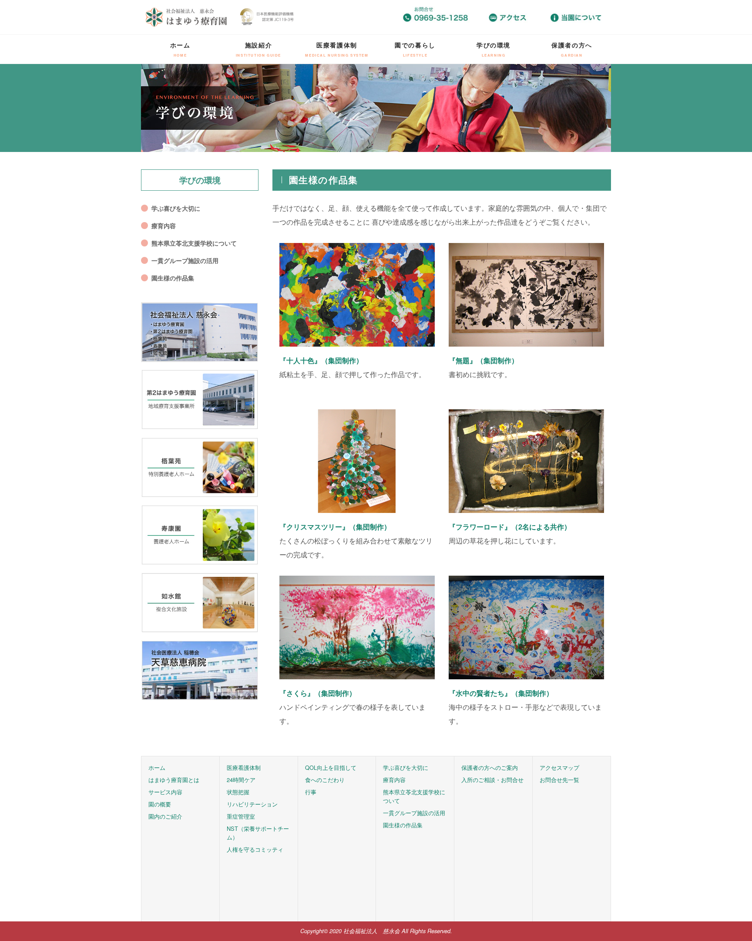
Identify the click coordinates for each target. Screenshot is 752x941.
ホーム (180, 48)
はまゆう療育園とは (173, 780)
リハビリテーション (252, 804)
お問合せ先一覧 (559, 780)
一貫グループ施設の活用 (184, 260)
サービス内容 (165, 792)
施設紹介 (258, 48)
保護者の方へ (571, 48)
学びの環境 (493, 48)
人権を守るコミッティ (255, 849)
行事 (310, 792)
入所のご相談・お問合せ (492, 780)
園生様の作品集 (172, 277)
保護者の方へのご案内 (489, 767)
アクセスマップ (559, 767)
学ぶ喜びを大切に (175, 208)
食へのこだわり (325, 780)
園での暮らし (415, 48)
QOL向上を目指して (330, 767)
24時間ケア (241, 780)
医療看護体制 (336, 48)
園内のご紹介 (165, 816)
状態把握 (238, 792)
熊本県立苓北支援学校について (194, 243)
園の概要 (159, 804)
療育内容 (163, 225)
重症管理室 (241, 816)
